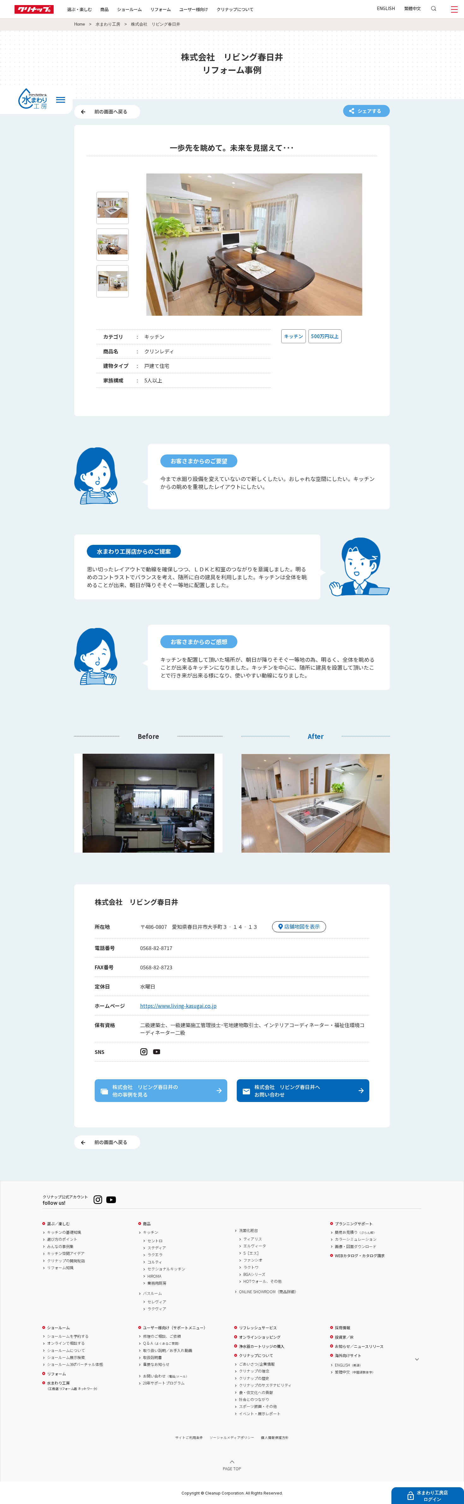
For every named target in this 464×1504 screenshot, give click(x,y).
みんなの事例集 (60, 1246)
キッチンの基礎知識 (64, 1232)
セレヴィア (156, 1301)
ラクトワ (251, 1267)
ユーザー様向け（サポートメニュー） (175, 1327)
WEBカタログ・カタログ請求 (360, 1255)
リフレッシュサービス (258, 1327)
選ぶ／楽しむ (58, 1223)
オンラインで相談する (66, 1343)
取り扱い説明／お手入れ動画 (167, 1350)
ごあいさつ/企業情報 (257, 1364)
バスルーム (152, 1293)
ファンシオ (252, 1260)
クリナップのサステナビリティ (265, 1385)
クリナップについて (235, 9)
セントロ (155, 1240)
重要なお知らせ (156, 1364)
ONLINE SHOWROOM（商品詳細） (268, 1291)
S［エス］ (252, 1253)
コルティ (154, 1261)
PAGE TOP (232, 1468)
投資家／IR (344, 1337)
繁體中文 (412, 8)
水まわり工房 (108, 24)
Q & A (162, 1343)
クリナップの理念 (254, 1370)
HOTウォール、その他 (262, 1281)
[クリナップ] (34, 12)
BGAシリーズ (254, 1274)
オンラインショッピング (260, 1337)
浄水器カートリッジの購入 (261, 1346)
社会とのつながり (254, 1399)
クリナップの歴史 (254, 1378)
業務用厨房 (156, 1283)
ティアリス (252, 1238)
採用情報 (342, 1327)
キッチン (150, 1232)
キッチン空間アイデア (66, 1253)
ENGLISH (386, 8)
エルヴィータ (254, 1245)
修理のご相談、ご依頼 (162, 1336)
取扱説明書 (152, 1357)
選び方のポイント (62, 1239)
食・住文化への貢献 (256, 1392)
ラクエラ (155, 1254)
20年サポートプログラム (164, 1382)
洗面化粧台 (248, 1230)
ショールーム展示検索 (66, 1357)
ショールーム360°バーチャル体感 (75, 1364)
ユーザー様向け (193, 9)
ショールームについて (66, 1350)
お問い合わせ (166, 1376)
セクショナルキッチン (166, 1268)
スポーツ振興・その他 (258, 1406)
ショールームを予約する (68, 1336)
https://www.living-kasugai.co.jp (178, 1005)
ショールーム (129, 9)
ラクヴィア (156, 1308)
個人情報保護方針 (275, 1437)
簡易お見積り (356, 1232)
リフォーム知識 (60, 1267)
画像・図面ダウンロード (356, 1246)
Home (79, 24)
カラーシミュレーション (356, 1239)
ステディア (156, 1247)
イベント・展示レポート (260, 1413)
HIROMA (154, 1276)
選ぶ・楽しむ (79, 9)
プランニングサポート (354, 1223)
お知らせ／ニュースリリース (359, 1346)
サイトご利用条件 (189, 1437)
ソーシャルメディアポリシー (232, 1437)
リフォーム (160, 9)
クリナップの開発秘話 (66, 1260)
